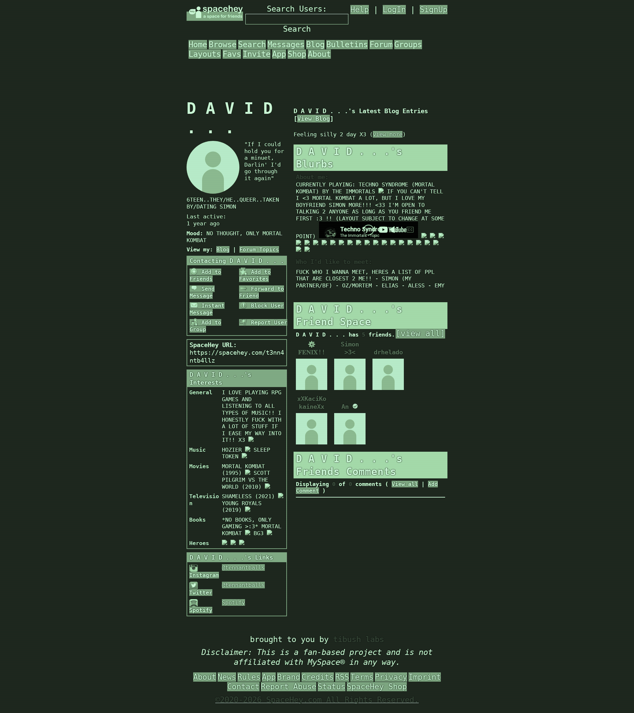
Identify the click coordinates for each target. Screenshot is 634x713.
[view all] (420, 333)
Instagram (204, 575)
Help (359, 9)
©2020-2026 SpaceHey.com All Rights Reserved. (317, 699)
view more (388, 134)
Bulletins (347, 44)
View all (405, 484)
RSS (342, 677)
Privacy (391, 677)
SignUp (433, 9)
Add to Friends (205, 275)
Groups (408, 44)
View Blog (313, 118)
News (227, 677)
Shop (297, 54)
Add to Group (205, 326)
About (319, 54)
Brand (288, 677)
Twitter (200, 592)
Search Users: (297, 9)
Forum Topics (259, 249)
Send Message (202, 292)
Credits (317, 677)
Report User (267, 322)
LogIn (394, 9)
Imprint (424, 677)
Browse (222, 44)
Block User (266, 305)
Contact (243, 686)
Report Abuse (288, 686)
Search (297, 29)
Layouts (205, 54)
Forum (381, 44)
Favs (232, 54)
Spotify (200, 610)
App (279, 54)
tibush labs (358, 639)
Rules (249, 677)
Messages (285, 44)
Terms (361, 677)
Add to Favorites (255, 275)
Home (198, 44)
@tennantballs (243, 567)
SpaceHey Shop (377, 686)
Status (331, 686)
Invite (256, 54)
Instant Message (207, 309)
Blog (315, 44)
